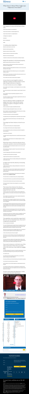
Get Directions (9, 376)
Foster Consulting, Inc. (16, 391)
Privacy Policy (22, 390)
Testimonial (7, 319)
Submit (15, 314)
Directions (16, 327)
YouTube (23, 298)
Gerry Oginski (17, 294)
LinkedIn (19, 298)
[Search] (24, 349)
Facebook (13, 298)
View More (11, 344)
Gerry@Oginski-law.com (22, 294)
